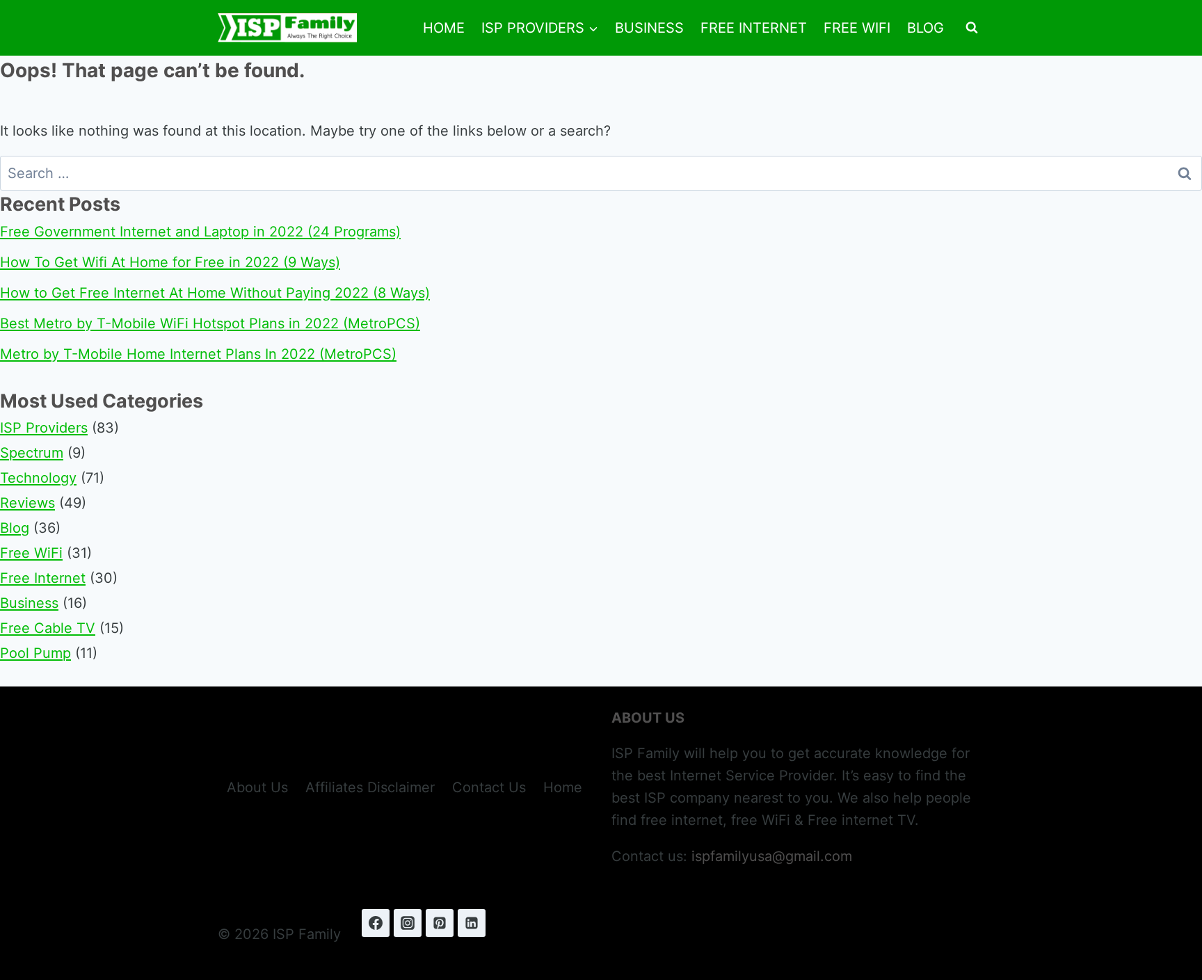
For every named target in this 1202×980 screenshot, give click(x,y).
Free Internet (753, 27)
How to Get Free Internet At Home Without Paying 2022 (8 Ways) (215, 292)
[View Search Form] (971, 27)
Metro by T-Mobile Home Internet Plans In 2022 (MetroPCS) (198, 354)
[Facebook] (376, 923)
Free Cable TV (47, 628)
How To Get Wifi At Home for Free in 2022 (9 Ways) (170, 262)
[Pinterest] (440, 923)
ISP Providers (44, 427)
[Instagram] (408, 923)
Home (444, 27)
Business (649, 27)
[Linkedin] (472, 923)
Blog (925, 27)
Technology (38, 477)
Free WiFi (857, 27)
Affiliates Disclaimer (370, 787)
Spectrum (31, 452)
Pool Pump (35, 653)
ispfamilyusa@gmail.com (771, 856)
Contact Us (489, 787)
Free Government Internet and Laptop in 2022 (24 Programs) (200, 231)
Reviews (27, 503)
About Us (257, 787)
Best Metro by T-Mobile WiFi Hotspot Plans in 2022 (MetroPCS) (210, 323)
